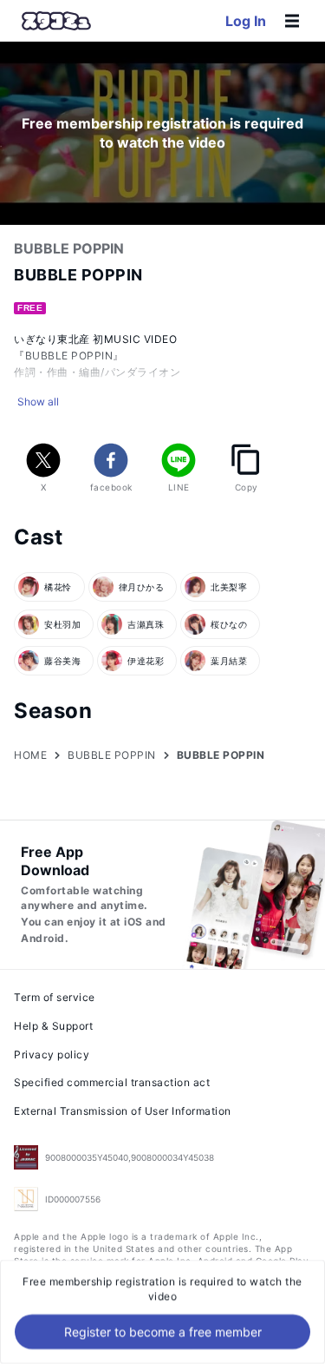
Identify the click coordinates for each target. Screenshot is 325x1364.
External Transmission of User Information (122, 1110)
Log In (245, 21)
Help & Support (53, 1025)
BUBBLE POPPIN (112, 754)
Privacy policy (51, 1054)
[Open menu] (292, 21)
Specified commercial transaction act (112, 1082)
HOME (30, 754)
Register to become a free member (163, 1331)
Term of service (54, 997)
